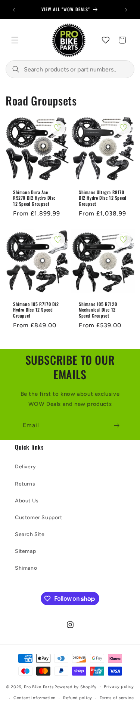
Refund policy (77, 697)
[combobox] (70, 69)
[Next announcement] (126, 9)
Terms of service (117, 697)
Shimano (26, 568)
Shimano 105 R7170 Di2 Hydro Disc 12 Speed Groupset (36, 310)
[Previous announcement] (14, 9)
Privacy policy (119, 686)
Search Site (30, 534)
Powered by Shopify (76, 686)
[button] (15, 40)
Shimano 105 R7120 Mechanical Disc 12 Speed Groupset (98, 310)
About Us (27, 501)
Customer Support (38, 517)
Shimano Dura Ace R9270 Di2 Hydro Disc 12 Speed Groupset (34, 197)
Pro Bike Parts (38, 686)
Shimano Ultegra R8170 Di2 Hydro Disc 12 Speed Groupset (103, 197)
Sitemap (25, 551)
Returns (25, 484)
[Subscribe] (116, 425)
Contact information (34, 697)
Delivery (25, 466)
